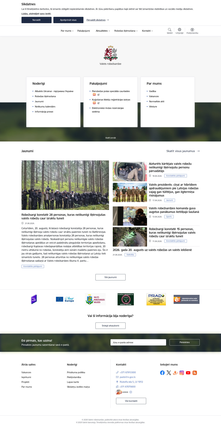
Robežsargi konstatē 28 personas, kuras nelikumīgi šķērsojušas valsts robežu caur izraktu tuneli (63, 216)
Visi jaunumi (110, 277)
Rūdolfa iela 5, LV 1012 (131, 381)
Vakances (26, 372)
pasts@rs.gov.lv (127, 377)
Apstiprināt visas (68, 19)
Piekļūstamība (74, 377)
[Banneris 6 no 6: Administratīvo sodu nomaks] (187, 299)
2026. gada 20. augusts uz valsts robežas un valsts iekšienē (152, 250)
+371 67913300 (128, 372)
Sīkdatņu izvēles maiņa (78, 386)
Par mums (26, 386)
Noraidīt (36, 19)
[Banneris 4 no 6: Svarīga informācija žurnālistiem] (126, 299)
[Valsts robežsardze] (35, 31)
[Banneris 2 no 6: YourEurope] (65, 299)
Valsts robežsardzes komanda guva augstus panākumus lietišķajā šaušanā (174, 210)
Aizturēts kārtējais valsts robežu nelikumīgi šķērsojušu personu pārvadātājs (170, 167)
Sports (169, 216)
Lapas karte (73, 382)
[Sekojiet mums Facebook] (162, 372)
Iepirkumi (26, 377)
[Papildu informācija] (131, 392)
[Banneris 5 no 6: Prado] (156, 299)
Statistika (130, 254)
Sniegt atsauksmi (110, 325)
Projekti (25, 382)
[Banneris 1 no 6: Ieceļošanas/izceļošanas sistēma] (34, 299)
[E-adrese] (122, 392)
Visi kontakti (131, 400)
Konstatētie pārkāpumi (32, 266)
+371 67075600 (127, 386)
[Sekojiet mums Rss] (194, 373)
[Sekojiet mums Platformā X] (169, 372)
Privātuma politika (76, 372)
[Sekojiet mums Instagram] (182, 373)
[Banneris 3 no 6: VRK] (95, 299)
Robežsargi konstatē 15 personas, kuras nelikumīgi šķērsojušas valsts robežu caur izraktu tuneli (172, 232)
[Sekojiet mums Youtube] (188, 372)
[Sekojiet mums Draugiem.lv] (175, 373)
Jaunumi (169, 200)
